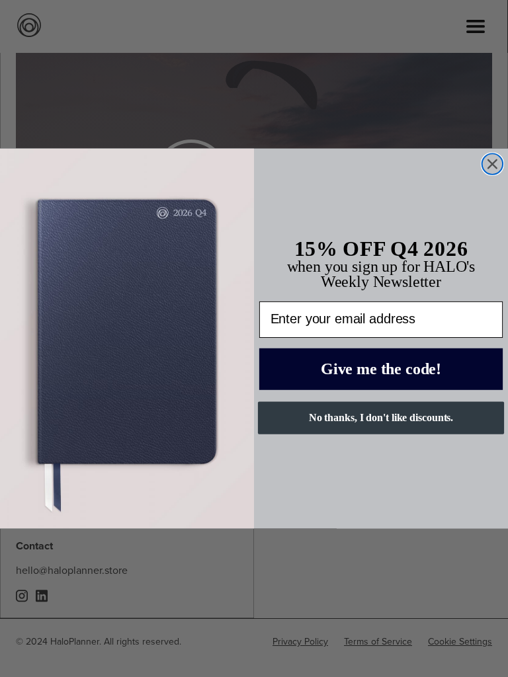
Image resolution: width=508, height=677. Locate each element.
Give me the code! (381, 369)
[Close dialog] (492, 164)
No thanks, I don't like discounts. (381, 417)
